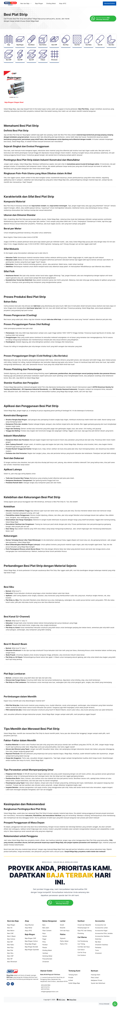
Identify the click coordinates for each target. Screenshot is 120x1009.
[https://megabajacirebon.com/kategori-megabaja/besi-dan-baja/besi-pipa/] (66, 40)
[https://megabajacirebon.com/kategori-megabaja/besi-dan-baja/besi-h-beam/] (43, 55)
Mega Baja (72, 1000)
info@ (43, 991)
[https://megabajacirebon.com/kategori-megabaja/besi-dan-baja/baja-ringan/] (20, 40)
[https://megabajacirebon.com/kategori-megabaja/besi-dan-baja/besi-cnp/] (54, 40)
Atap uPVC (62, 3)
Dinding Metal (51, 3)
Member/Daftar (109, 3)
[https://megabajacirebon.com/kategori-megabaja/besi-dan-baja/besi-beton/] (31, 40)
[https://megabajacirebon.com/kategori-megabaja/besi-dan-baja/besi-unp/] (8, 55)
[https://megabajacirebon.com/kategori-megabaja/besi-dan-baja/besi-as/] (100, 40)
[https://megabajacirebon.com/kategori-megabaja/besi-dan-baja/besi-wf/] (31, 55)
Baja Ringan (39, 3)
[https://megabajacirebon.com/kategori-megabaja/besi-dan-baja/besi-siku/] (111, 40)
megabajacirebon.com (51, 991)
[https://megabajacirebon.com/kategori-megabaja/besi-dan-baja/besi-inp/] (20, 55)
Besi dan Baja (24, 3)
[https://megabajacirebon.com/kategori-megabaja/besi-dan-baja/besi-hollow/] (43, 40)
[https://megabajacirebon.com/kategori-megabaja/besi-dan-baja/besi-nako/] (88, 40)
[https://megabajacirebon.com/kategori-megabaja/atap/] (8, 40)
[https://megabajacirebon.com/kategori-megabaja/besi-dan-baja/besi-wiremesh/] (54, 55)
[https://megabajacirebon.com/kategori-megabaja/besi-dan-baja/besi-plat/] (77, 40)
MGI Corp (61, 1000)
